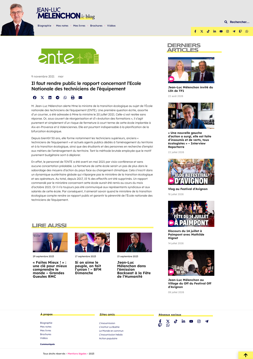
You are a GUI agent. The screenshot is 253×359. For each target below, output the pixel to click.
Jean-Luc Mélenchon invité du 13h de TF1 (190, 89)
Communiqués (47, 344)
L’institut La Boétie (109, 326)
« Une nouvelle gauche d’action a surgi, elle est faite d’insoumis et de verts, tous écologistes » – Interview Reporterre (189, 140)
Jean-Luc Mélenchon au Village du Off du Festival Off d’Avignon (189, 283)
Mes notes (62, 25)
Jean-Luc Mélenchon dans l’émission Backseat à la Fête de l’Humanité (134, 269)
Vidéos (111, 25)
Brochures (96, 25)
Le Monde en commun (111, 330)
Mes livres (79, 25)
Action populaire (108, 338)
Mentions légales (77, 353)
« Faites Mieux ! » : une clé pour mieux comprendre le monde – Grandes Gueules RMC (50, 269)
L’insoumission (107, 323)
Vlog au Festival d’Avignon (188, 189)
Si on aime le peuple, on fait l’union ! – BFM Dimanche (88, 267)
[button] (34, 97)
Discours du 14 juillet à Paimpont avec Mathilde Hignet (186, 234)
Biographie (44, 25)
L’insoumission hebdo (111, 334)
